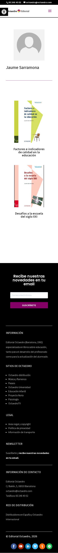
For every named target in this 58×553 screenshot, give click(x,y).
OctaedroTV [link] (14, 403)
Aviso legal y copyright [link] (19, 424)
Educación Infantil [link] (17, 391)
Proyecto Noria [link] (16, 395)
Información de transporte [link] (21, 432)
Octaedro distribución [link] (19, 375)
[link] (4, 12)
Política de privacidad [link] (19, 428)
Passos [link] (11, 383)
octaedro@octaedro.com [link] (19, 491)
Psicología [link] (13, 399)
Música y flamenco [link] (17, 379)
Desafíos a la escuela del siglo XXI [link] (29, 215)
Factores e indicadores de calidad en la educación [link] (29, 152)
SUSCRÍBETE (29, 305)
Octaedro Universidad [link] (19, 387)
